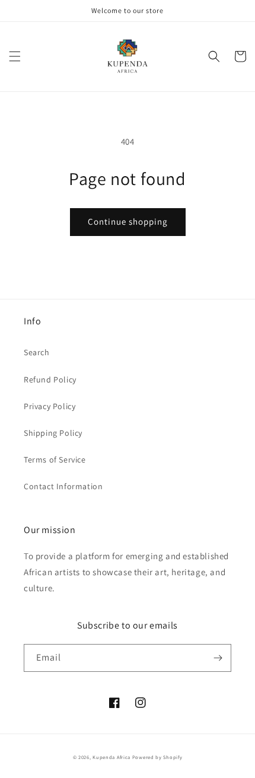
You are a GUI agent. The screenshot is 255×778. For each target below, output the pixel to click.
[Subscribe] (218, 658)
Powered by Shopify (157, 757)
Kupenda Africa (111, 757)
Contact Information (63, 486)
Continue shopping (128, 221)
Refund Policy (50, 379)
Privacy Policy (49, 406)
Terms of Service (55, 459)
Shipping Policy (53, 433)
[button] (15, 56)
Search (37, 352)
